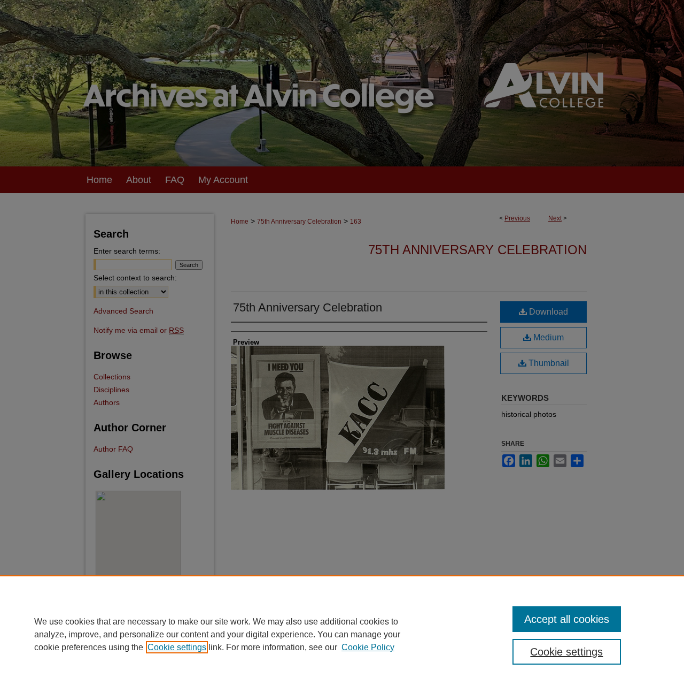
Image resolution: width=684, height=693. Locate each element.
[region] (342, 634)
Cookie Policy (367, 647)
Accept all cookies (566, 619)
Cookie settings (176, 647)
